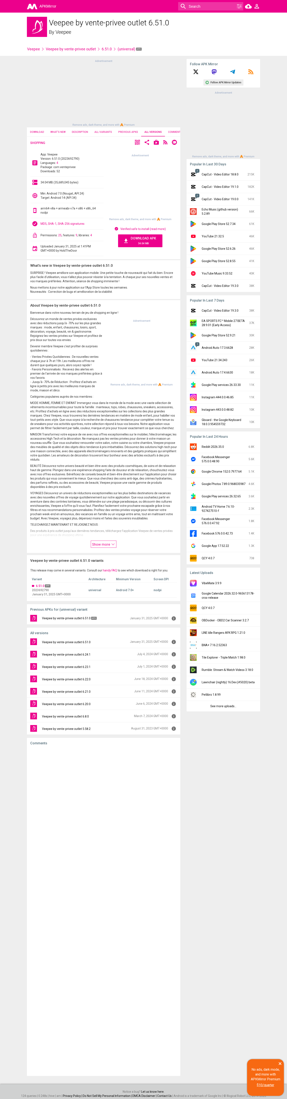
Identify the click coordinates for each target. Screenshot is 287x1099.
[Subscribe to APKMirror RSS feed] (250, 73)
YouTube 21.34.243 (214, 360)
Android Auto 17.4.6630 (217, 372)
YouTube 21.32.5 (213, 236)
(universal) (127, 49)
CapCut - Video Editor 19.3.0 (220, 285)
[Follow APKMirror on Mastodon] (214, 73)
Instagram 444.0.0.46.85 (218, 397)
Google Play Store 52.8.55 (219, 261)
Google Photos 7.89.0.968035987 (223, 484)
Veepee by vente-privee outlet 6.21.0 (66, 691)
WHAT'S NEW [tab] (58, 132)
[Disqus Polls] (103, 801)
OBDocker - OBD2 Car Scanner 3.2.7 (225, 620)
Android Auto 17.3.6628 (217, 347)
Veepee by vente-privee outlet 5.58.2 (66, 728)
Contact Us (164, 1096)
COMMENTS (175, 132)
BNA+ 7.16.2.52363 (214, 645)
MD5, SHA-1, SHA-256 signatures (62, 223)
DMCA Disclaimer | (144, 1096)
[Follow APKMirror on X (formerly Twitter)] (195, 73)
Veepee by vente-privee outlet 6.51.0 (66, 618)
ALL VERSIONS (153, 132)
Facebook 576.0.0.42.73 (217, 533)
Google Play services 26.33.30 (221, 385)
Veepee (63, 32)
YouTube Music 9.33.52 (217, 273)
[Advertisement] (103, 92)
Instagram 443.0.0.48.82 (218, 409)
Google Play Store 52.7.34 (219, 224)
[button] (137, 143)
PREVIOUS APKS (128, 132)
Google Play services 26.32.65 (221, 496)
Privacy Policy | (73, 1096)
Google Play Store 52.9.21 (219, 335)
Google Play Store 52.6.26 (219, 248)
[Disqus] (103, 910)
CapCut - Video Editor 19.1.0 (220, 186)
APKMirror (47, 6)
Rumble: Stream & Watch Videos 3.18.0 (227, 670)
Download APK (143, 240)
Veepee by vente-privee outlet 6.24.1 (66, 654)
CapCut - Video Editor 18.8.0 (220, 174)
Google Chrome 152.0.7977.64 (222, 471)
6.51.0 (107, 49)
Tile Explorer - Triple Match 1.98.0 (223, 657)
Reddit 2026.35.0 (213, 446)
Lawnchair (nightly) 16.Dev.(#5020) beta (228, 682)
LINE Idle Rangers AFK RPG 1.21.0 (223, 632)
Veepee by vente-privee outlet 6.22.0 (66, 679)
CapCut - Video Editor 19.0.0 (220, 199)
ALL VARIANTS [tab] (103, 132)
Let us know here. (152, 1091)
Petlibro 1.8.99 (211, 694)
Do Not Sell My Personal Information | (107, 1096)
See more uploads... (223, 706)
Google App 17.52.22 (215, 546)
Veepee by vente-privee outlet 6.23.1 (66, 667)
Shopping (37, 143)
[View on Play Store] (156, 143)
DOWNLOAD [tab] (37, 132)
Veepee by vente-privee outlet (71, 49)
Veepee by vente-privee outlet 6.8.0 (65, 716)
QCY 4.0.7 (208, 558)
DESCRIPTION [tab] (80, 132)
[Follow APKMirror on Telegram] (232, 73)
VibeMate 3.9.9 (211, 583)
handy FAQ (110, 570)
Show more (101, 544)
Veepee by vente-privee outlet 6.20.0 (66, 704)
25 (60, 235)
